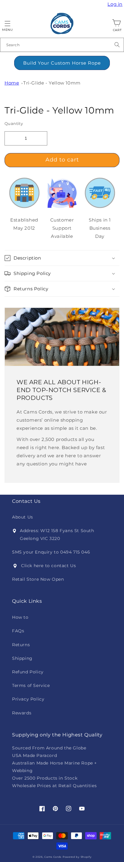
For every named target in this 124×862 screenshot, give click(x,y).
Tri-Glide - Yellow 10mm (52, 83)
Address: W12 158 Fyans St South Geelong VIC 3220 (57, 534)
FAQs (18, 631)
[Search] (117, 44)
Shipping (22, 658)
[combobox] (62, 45)
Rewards (21, 713)
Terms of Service (31, 685)
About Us (22, 517)
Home (12, 83)
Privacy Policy (28, 699)
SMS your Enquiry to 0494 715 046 (51, 552)
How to (20, 617)
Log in (115, 4)
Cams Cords (52, 856)
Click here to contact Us (48, 565)
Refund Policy (28, 672)
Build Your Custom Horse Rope (62, 63)
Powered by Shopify (77, 856)
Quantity (14, 123)
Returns (21, 644)
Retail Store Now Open (38, 579)
